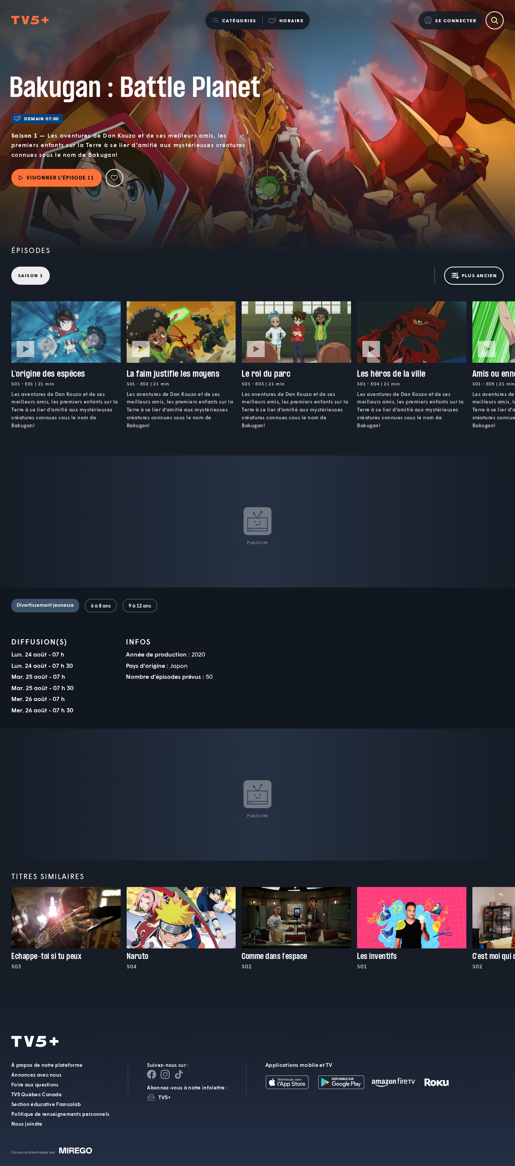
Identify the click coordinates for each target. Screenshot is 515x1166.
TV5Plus (30, 20)
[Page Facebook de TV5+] (151, 1074)
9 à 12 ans (140, 606)
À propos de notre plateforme (47, 1065)
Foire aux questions (35, 1085)
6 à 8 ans (101, 606)
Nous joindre (27, 1124)
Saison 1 (30, 275)
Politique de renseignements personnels (60, 1114)
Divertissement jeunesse (45, 605)
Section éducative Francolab (46, 1104)
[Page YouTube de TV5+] (178, 1074)
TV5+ (164, 1097)
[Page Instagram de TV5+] (165, 1074)
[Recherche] (495, 20)
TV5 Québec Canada (36, 1094)
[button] (233, 20)
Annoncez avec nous (36, 1075)
